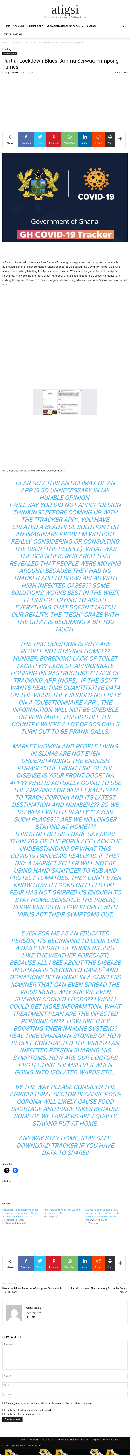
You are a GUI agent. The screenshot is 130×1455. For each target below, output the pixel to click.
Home (7, 26)
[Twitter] (35, 1317)
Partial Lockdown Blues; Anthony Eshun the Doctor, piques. (99, 1290)
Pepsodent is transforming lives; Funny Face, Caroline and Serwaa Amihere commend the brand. (20, 1213)
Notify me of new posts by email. (23, 1414)
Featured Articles (14, 34)
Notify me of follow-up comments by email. (28, 1410)
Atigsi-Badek (11, 72)
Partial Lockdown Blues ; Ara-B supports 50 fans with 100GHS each (32, 1290)
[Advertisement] (65, 106)
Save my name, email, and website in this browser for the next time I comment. (49, 1403)
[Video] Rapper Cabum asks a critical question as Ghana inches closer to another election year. (103, 1213)
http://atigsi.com (33, 1312)
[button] (124, 26)
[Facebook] (29, 1317)
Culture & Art (35, 26)
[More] (120, 139)
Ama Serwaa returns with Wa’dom (62, 1209)
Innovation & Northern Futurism (64, 26)
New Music (18, 26)
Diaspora (91, 26)
